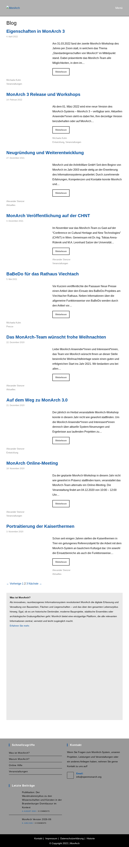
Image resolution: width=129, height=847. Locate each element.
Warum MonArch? (19, 759)
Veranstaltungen (14, 84)
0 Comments (44, 811)
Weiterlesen (61, 72)
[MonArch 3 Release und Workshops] (27, 135)
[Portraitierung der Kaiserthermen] (27, 567)
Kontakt (38, 838)
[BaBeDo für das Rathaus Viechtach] (27, 315)
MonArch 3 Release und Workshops (43, 94)
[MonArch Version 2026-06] (14, 821)
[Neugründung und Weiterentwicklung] (27, 193)
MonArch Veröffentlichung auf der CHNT (48, 215)
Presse (9, 326)
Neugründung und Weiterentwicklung (45, 152)
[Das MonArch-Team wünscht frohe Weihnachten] (27, 378)
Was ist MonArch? (19, 752)
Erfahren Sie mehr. (20, 625)
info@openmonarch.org (88, 776)
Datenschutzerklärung (72, 838)
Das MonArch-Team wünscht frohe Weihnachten (56, 337)
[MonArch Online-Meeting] (27, 504)
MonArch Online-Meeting (32, 463)
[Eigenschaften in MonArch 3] (27, 72)
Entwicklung (58, 142)
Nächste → (35, 583)
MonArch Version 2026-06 (36, 819)
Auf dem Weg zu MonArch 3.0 (37, 400)
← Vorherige (13, 583)
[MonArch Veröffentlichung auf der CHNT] (27, 256)
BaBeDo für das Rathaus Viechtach (42, 273)
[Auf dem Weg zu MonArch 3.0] (27, 441)
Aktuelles (10, 205)
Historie (91, 838)
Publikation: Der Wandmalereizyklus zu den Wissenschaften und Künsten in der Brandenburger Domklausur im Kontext (42, 800)
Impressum (51, 838)
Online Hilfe (15, 765)
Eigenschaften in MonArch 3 (35, 31)
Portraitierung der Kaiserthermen (40, 526)
